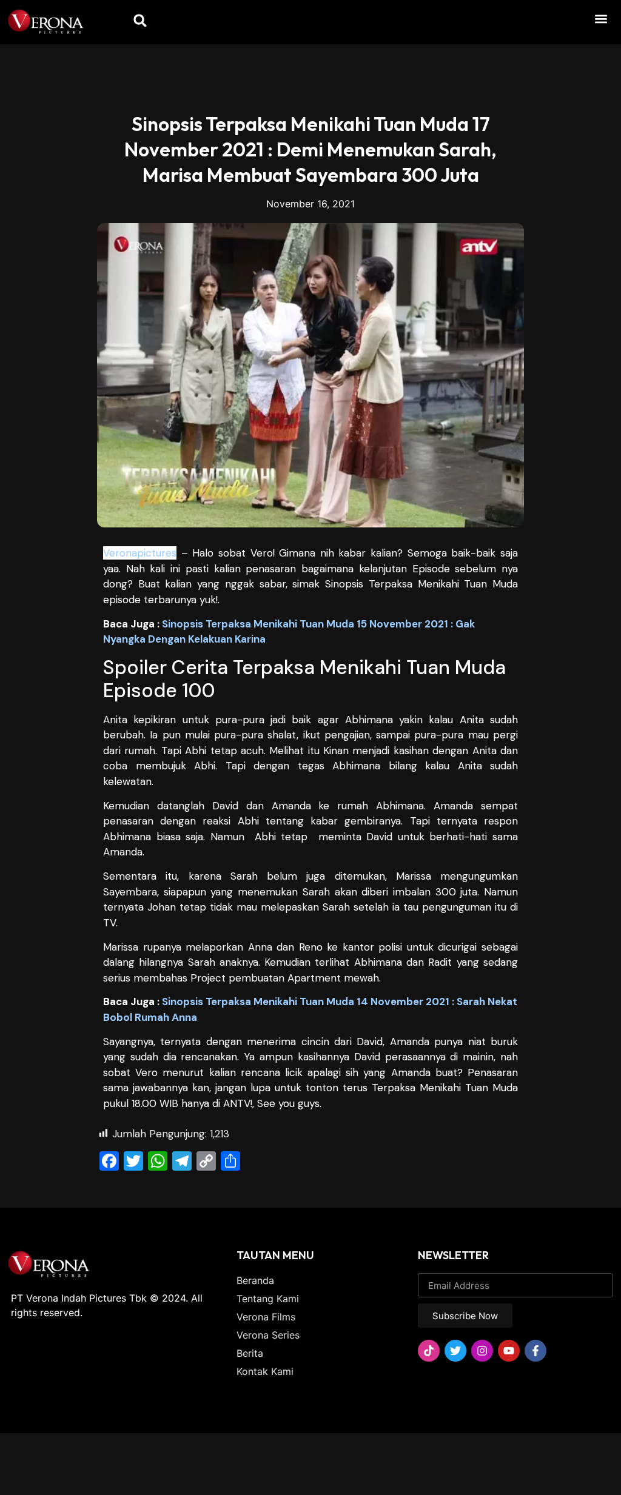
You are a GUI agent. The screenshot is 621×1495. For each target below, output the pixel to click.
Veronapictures (139, 553)
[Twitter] (455, 1351)
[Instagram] (482, 1351)
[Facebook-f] (535, 1351)
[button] (601, 18)
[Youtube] (509, 1351)
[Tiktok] (429, 1351)
